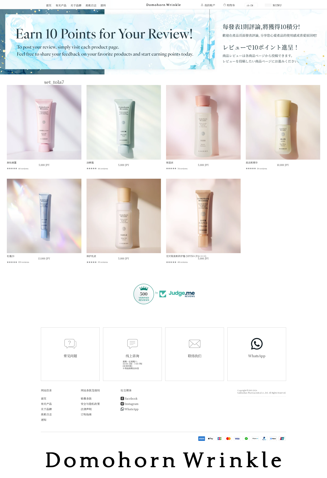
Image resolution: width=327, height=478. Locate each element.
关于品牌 (76, 5)
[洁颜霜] (124, 122)
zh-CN (250, 5)
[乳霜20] (44, 216)
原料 (103, 5)
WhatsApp (131, 409)
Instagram (131, 404)
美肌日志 (90, 5)
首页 (48, 5)
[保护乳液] (124, 216)
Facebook (131, 398)
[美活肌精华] (283, 122)
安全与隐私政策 (90, 404)
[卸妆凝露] (44, 122)
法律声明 (86, 409)
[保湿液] (203, 122)
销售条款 (86, 398)
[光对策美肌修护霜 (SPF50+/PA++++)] (203, 216)
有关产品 (61, 5)
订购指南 (86, 414)
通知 (43, 420)
